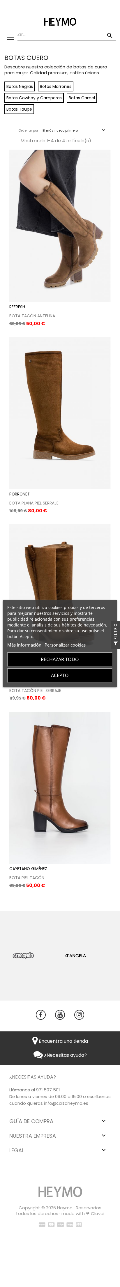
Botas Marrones (55, 86)
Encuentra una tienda (63, 1041)
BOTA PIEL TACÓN (26, 878)
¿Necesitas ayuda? (65, 1055)
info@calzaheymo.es (66, 1103)
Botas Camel (82, 98)
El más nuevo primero (75, 130)
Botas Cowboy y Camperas (34, 98)
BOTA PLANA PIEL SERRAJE (34, 503)
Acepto (60, 675)
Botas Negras (19, 86)
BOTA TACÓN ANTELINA (32, 316)
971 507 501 (48, 1090)
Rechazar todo (60, 659)
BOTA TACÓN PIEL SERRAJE (35, 690)
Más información (24, 645)
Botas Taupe (19, 109)
